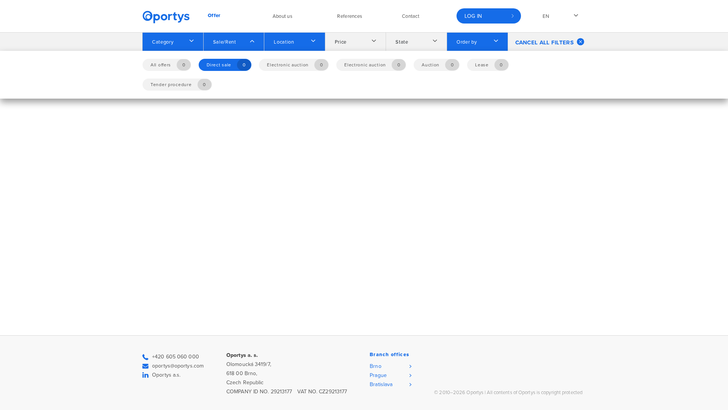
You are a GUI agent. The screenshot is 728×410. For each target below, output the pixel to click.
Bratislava (381, 384)
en (546, 16)
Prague (378, 375)
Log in (473, 16)
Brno (375, 366)
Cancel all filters (544, 42)
